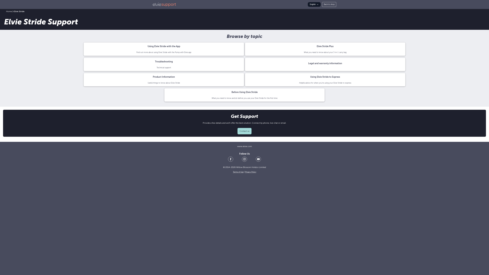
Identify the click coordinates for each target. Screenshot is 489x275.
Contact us (244, 131)
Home (9, 11)
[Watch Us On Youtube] (258, 159)
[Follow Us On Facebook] (231, 159)
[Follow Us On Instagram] (244, 159)
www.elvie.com (244, 146)
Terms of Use (238, 172)
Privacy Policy (250, 172)
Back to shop (329, 4)
